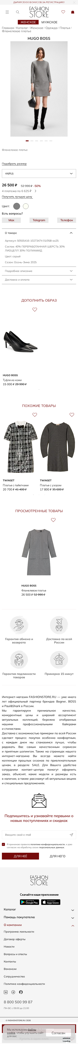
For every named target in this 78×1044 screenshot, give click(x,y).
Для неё (20, 856)
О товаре (11, 233)
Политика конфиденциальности (24, 984)
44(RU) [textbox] (9, 173)
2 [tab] (39, 495)
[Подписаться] (71, 834)
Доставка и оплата (17, 279)
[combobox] (39, 173)
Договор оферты (14, 939)
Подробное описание (18, 271)
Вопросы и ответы (15, 954)
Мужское (49, 22)
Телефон (66, 220)
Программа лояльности (19, 931)
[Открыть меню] (7, 12)
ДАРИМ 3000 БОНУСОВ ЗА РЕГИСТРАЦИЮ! (39, 2)
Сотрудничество (14, 976)
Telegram (39, 220)
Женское (28, 22)
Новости (9, 946)
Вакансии (10, 969)
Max (11, 220)
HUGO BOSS (39, 38)
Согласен (58, 1032)
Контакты (10, 961)
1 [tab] (39, 389)
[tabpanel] (39, 88)
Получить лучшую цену (17, 196)
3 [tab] (45, 495)
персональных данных (51, 847)
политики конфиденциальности (47, 844)
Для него (57, 856)
